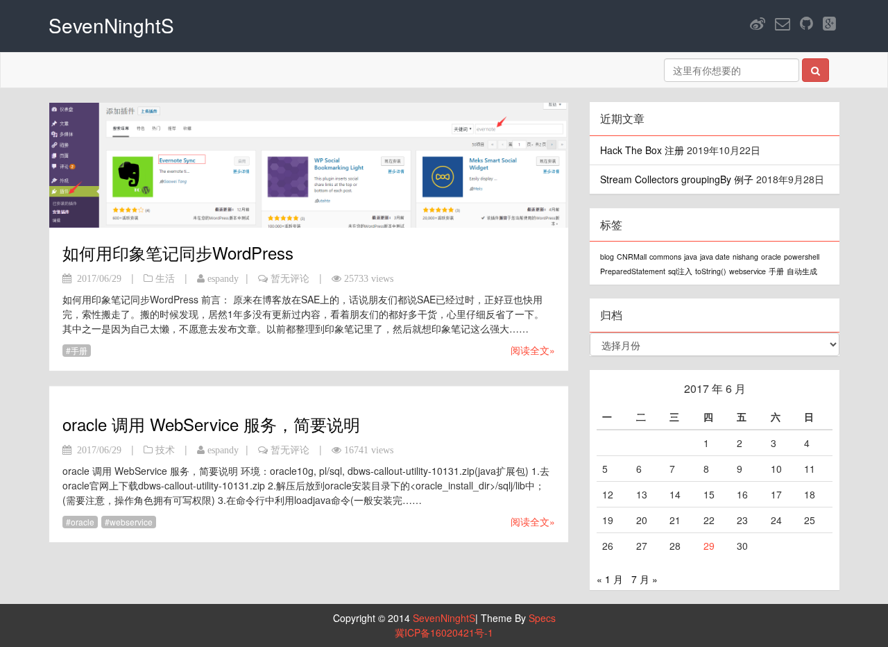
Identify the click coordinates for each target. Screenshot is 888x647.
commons (665, 256)
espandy (223, 278)
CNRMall (632, 256)
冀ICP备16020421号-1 (444, 632)
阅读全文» (533, 350)
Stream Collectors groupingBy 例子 (676, 179)
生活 (165, 278)
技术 (165, 450)
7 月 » (644, 579)
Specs (542, 618)
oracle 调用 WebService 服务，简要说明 (211, 424)
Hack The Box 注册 (642, 150)
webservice (131, 522)
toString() (710, 271)
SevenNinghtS (444, 618)
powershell (801, 256)
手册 (79, 350)
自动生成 (802, 271)
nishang (745, 256)
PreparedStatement (632, 271)
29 (709, 546)
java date (715, 256)
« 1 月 (610, 579)
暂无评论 (290, 278)
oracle (82, 522)
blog (607, 256)
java (690, 256)
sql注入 (680, 271)
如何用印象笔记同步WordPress (177, 252)
